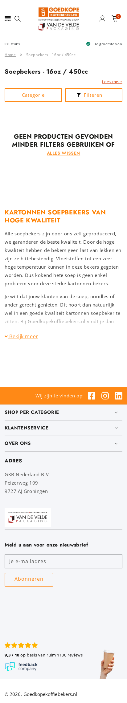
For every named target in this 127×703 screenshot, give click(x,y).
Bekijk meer (23, 336)
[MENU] (7, 18)
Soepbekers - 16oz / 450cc (51, 54)
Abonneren (28, 578)
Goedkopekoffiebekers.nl (50, 694)
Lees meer (112, 81)
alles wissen (63, 153)
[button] (7, 18)
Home (10, 54)
